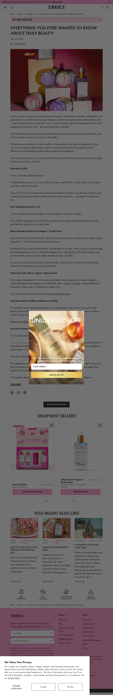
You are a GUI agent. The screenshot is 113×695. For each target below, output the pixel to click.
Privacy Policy (14, 678)
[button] (56, 375)
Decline (70, 686)
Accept (43, 686)
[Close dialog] (81, 314)
